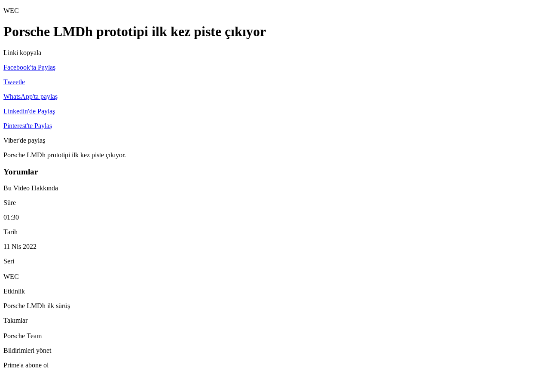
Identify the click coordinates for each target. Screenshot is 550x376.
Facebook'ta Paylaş (29, 67)
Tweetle (14, 82)
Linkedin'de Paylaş (29, 111)
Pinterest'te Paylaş (27, 125)
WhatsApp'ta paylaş (30, 96)
